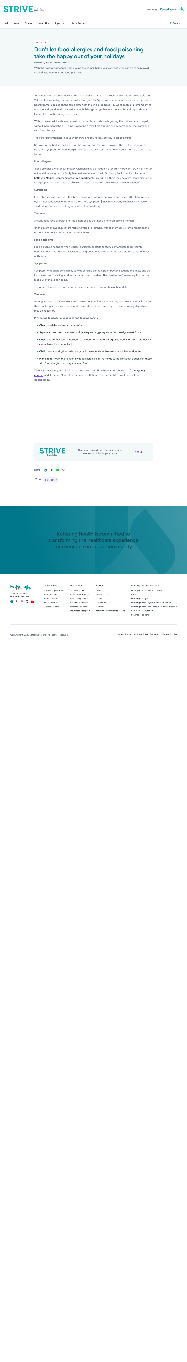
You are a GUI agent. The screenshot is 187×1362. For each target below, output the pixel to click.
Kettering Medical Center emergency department (63, 177)
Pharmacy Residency (140, 615)
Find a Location (51, 598)
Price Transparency (79, 598)
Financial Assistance (79, 606)
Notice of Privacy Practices (146, 634)
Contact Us (101, 606)
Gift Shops (101, 602)
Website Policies (169, 634)
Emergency (51, 479)
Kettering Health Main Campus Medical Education (154, 606)
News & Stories (50, 602)
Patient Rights (124, 634)
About (99, 590)
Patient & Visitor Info (79, 594)
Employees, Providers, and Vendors (147, 590)
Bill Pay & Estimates (79, 602)
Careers (99, 598)
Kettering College (139, 598)
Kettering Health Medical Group (110, 611)
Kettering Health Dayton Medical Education (151, 602)
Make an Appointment (54, 590)
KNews (134, 594)
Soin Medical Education (142, 611)
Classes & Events (51, 606)
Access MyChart (77, 590)
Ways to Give (102, 594)
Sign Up (138, 452)
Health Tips (41, 42)
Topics (58, 23)
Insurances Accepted (80, 611)
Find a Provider (50, 594)
